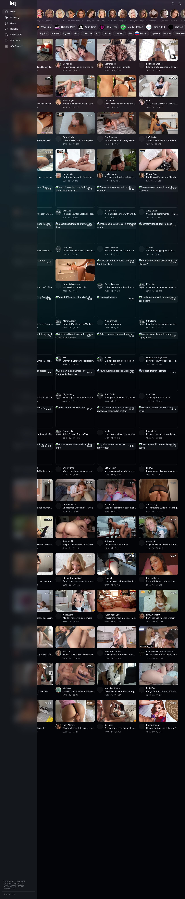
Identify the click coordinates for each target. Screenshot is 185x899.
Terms (21, 886)
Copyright (9, 882)
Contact (8, 884)
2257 (15, 888)
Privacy (8, 888)
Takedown (21, 882)
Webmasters (10, 886)
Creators (18, 884)
